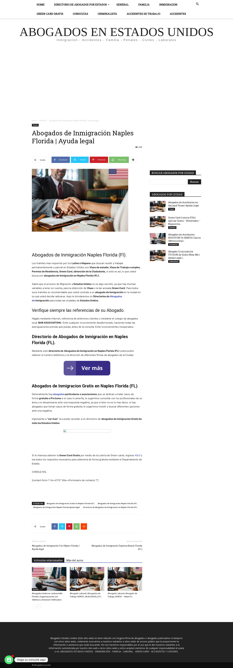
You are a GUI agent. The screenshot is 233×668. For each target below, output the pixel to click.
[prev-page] (34, 606)
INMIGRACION (168, 4)
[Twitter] (62, 526)
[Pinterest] (69, 526)
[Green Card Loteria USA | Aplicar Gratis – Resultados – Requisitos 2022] (158, 221)
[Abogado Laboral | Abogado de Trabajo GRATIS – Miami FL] (125, 579)
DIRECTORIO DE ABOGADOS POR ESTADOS (80, 4)
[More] (133, 160)
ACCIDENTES (178, 13)
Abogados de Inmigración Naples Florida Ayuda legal (56, 507)
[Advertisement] (116, 74)
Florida (43, 120)
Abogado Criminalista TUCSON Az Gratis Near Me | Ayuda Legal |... (184, 254)
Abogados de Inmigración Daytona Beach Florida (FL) (116, 547)
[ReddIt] (84, 526)
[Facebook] (55, 526)
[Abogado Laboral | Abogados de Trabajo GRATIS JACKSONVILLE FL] (87, 579)
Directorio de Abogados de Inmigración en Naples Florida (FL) (110, 507)
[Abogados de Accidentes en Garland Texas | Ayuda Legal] (158, 206)
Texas (171, 209)
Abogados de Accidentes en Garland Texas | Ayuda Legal (183, 204)
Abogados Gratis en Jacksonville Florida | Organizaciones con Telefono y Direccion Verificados (47, 596)
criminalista (173, 261)
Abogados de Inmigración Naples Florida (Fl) (117, 503)
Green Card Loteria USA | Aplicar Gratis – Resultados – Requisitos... (184, 220)
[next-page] (39, 606)
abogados (59, 394)
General (122, 4)
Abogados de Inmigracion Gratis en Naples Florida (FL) (70, 503)
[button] (197, 4)
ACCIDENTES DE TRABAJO (143, 13)
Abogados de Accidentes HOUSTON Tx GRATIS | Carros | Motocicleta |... (184, 237)
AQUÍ (137, 455)
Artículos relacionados (48, 560)
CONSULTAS (80, 13)
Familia (144, 4)
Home (41, 4)
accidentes (173, 244)
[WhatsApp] (76, 526)
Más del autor (74, 560)
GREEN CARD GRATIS (50, 13)
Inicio (34, 120)
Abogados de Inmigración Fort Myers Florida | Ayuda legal (55, 547)
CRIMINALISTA (107, 13)
